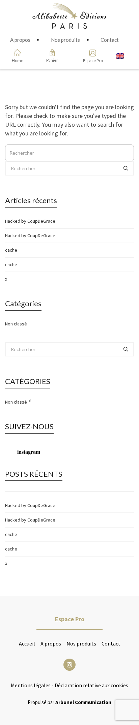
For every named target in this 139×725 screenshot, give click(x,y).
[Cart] (52, 52)
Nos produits (81, 643)
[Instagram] (69, 665)
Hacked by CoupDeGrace (30, 221)
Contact (111, 643)
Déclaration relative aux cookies (91, 685)
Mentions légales (31, 685)
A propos (50, 643)
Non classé (16, 324)
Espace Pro (90, 60)
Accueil (27, 643)
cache (11, 250)
